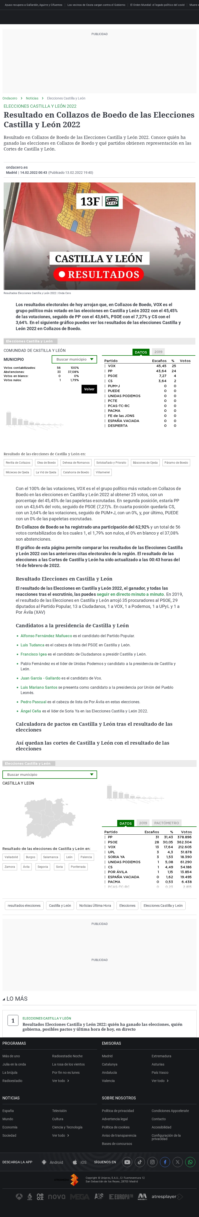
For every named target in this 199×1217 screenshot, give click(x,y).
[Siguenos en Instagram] (152, 1162)
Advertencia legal (115, 1119)
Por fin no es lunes (66, 1072)
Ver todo (58, 1080)
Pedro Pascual (33, 702)
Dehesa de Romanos (76, 462)
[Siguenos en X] (178, 1162)
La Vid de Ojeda (46, 472)
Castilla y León (18, 783)
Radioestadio (12, 1081)
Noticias (32, 98)
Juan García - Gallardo (40, 678)
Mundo (7, 1119)
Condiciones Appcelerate (170, 1111)
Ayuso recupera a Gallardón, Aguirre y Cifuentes (33, 5)
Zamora (10, 867)
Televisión (59, 1111)
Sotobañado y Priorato (111, 462)
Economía (9, 1127)
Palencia (86, 857)
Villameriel (103, 472)
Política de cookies (116, 1127)
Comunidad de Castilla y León (35, 350)
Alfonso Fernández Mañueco (47, 636)
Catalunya (109, 1064)
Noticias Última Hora (95, 905)
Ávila (26, 867)
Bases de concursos (117, 1144)
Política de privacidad (118, 1111)
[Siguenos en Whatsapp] (190, 1162)
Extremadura (161, 1056)
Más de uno (11, 1056)
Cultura (57, 1119)
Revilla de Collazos (18, 462)
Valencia (108, 1081)
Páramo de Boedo (176, 462)
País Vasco (160, 1072)
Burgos (30, 857)
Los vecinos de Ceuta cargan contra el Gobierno (96, 5)
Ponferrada (78, 867)
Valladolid (11, 857)
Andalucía (109, 1072)
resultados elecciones (24, 905)
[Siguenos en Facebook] (165, 1162)
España (8, 1111)
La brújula (9, 1072)
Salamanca (50, 857)
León (69, 857)
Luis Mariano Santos (39, 687)
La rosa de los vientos (68, 1064)
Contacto (159, 1119)
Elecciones (127, 905)
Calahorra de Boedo (76, 472)
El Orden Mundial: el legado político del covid (157, 5)
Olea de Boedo (46, 462)
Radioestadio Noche (67, 1056)
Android (56, 1162)
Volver (89, 389)
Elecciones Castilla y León (66, 98)
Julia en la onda (14, 1064)
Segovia (43, 867)
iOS (83, 1162)
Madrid (107, 1056)
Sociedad (9, 1135)
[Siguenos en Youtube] (127, 1162)
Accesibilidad (161, 1127)
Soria (59, 867)
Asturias (158, 1064)
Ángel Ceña (31, 711)
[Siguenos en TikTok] (140, 1162)
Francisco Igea (34, 654)
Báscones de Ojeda (145, 462)
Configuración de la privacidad (166, 1137)
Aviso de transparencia (119, 1135)
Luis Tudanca (32, 645)
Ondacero (9, 98)
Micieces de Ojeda (17, 472)
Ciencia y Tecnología (67, 1127)
